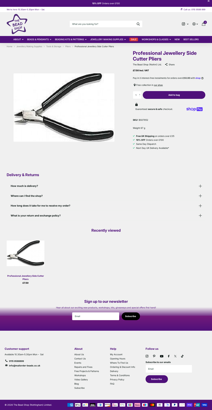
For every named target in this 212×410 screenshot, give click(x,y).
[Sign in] (195, 23)
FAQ (112, 383)
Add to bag (174, 95)
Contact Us (80, 358)
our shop (158, 85)
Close (208, 1)
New (177, 39)
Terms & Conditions (120, 375)
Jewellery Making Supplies (106, 39)
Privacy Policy (117, 379)
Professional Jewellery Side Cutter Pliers (25, 277)
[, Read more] (185, 23)
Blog (76, 383)
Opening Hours (117, 358)
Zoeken (138, 23)
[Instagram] (147, 356)
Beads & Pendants (38, 39)
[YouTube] (161, 356)
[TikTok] (182, 356)
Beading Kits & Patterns (69, 39)
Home (9, 46)
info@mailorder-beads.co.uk (24, 365)
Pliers (68, 46)
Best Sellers (191, 39)
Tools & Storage (53, 46)
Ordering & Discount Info (122, 367)
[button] (140, 92)
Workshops (80, 375)
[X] (175, 356)
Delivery (114, 371)
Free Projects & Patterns (86, 371)
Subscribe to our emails (158, 362)
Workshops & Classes (155, 39)
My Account (116, 354)
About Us (79, 354)
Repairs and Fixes (83, 367)
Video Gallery (81, 379)
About (17, 39)
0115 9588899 (16, 361)
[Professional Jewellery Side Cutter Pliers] (25, 253)
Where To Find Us (119, 362)
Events (77, 362)
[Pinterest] (154, 356)
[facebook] (168, 356)
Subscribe (130, 316)
